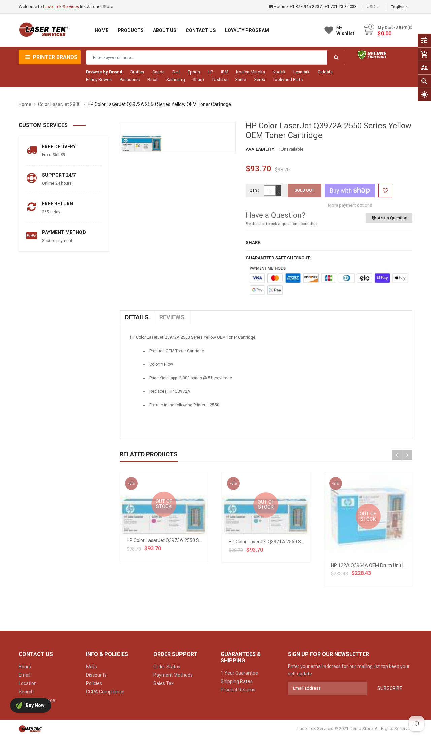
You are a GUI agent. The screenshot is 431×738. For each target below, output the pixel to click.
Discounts (96, 675)
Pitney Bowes (99, 79)
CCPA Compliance (105, 692)
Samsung (175, 79)
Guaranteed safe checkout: (278, 257)
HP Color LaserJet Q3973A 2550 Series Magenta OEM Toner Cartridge (201, 540)
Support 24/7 (59, 175)
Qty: (254, 190)
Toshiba (219, 79)
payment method (64, 232)
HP (210, 72)
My (345, 30)
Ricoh (153, 79)
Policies (94, 683)
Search (26, 692)
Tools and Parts (288, 79)
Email (24, 675)
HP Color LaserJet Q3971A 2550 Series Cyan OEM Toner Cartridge (299, 541)
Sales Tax (163, 683)
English (398, 6)
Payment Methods (173, 675)
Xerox (259, 79)
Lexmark (301, 72)
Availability (260, 149)
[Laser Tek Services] (30, 728)
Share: (253, 242)
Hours (25, 666)
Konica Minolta (250, 72)
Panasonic (130, 79)
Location (28, 683)
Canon (158, 72)
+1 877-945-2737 (306, 6)
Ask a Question (392, 217)
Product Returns (238, 689)
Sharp (198, 79)
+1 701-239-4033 (341, 6)
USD (381, 6)
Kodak (279, 72)
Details (137, 317)
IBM (224, 72)
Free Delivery (59, 146)
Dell (176, 72)
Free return (57, 203)
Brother (137, 72)
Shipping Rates (237, 681)
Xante (240, 79)
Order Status (166, 666)
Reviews (172, 317)
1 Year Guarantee (239, 673)
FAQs (91, 666)
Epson (194, 72)
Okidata (325, 72)
